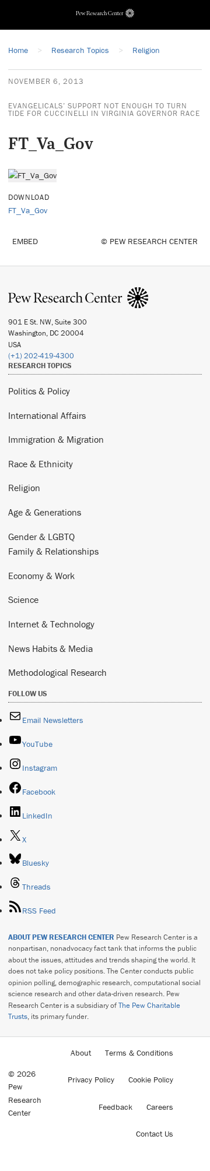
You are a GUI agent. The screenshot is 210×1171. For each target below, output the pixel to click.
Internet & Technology (51, 624)
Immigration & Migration (56, 439)
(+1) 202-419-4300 (41, 356)
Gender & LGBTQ (41, 536)
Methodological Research (57, 672)
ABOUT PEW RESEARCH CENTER (61, 937)
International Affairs (47, 415)
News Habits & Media (50, 648)
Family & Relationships (53, 551)
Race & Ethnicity (40, 464)
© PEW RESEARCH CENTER (149, 241)
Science (23, 599)
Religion (24, 487)
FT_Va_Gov (27, 210)
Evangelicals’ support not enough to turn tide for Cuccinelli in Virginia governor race (104, 109)
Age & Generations (44, 512)
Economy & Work (41, 575)
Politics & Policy (39, 391)
